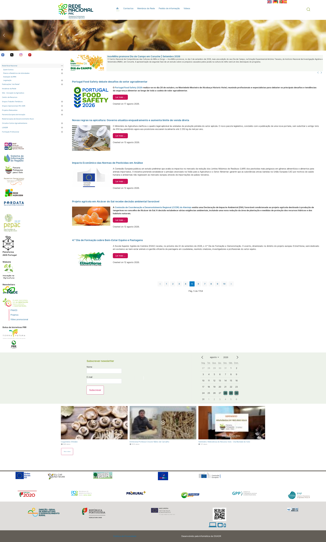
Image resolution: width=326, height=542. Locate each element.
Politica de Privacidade (124, 536)
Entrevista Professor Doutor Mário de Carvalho (149, 442)
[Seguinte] (321, 72)
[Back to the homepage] (74, 11)
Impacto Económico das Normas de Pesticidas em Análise (107, 162)
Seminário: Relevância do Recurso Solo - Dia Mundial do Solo (224, 442)
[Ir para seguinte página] (231, 283)
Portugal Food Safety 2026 (128, 87)
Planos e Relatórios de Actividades (16, 73)
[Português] (282, 1)
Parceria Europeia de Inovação (13, 114)
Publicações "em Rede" (11, 84)
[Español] (285, 1)
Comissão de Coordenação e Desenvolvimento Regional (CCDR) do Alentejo (153, 207)
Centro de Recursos (9, 97)
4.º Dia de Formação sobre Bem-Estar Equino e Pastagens (107, 240)
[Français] (272, 1)
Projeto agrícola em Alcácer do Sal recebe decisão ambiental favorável (115, 201)
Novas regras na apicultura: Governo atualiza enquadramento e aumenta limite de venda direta (130, 120)
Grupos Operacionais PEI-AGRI (13, 106)
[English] (269, 1)
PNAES (13, 310)
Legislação (7, 80)
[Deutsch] (275, 1)
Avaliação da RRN (9, 77)
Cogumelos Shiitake (69, 442)
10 (224, 284)
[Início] (117, 8)
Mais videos (67, 451)
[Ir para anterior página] (160, 283)
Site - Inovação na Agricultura (13, 93)
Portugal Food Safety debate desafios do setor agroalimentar (109, 81)
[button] (308, 9)
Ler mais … (120, 97)
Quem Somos (8, 70)
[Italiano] (279, 1)
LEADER (5, 127)
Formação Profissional (10, 132)
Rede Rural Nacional (9, 66)
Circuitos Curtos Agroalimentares (14, 123)
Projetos (14, 315)
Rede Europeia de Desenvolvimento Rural (18, 119)
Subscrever (95, 390)
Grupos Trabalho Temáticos (12, 102)
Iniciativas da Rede (9, 89)
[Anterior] (318, 72)
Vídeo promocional (19, 319)
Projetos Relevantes (9, 110)
